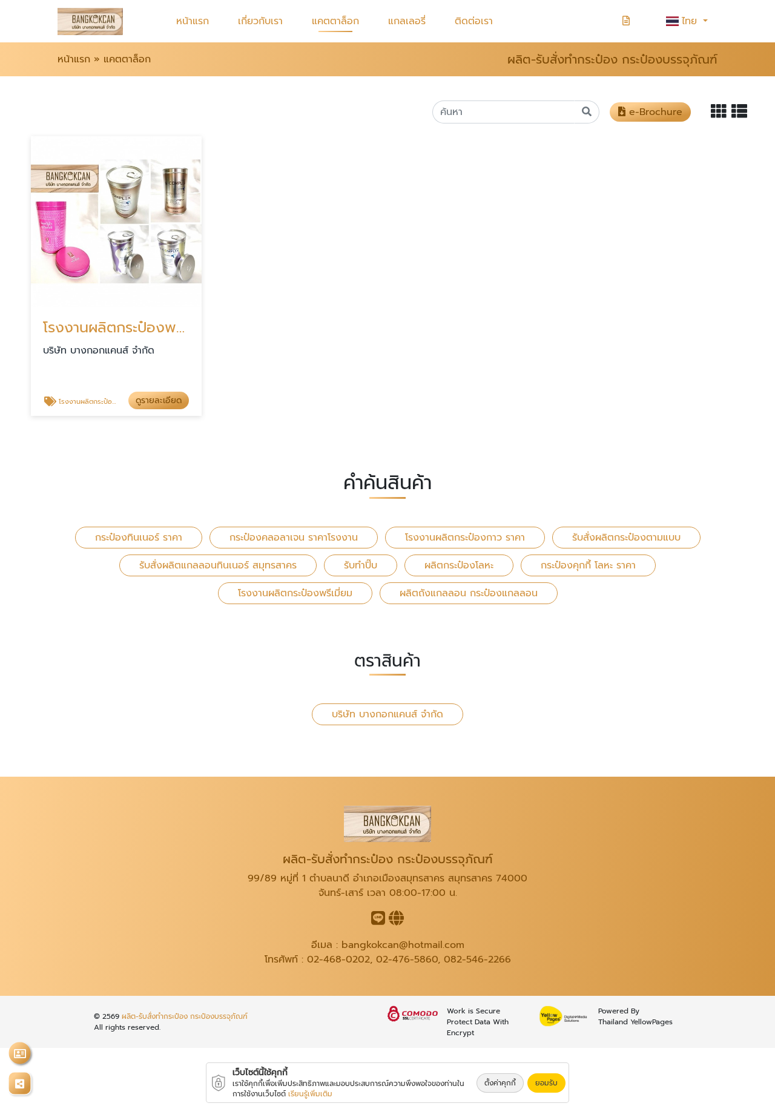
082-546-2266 (477, 959)
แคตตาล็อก (335, 21)
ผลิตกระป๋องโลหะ (458, 565)
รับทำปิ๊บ (360, 565)
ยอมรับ (546, 1083)
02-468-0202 (338, 959)
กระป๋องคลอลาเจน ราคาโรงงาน (293, 537)
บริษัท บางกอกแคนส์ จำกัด (387, 714)
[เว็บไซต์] (396, 920)
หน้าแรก (192, 21)
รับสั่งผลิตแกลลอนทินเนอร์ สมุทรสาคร (218, 565)
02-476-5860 (407, 959)
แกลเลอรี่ (407, 21)
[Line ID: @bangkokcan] (378, 920)
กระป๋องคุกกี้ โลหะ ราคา (588, 565)
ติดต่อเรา (474, 21)
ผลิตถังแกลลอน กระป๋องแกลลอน (469, 593)
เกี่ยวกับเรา (260, 21)
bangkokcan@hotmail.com (402, 945)
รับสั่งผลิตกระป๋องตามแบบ (626, 537)
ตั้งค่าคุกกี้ (500, 1083)
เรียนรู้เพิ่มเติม (310, 1093)
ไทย (691, 21)
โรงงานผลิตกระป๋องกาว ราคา (465, 537)
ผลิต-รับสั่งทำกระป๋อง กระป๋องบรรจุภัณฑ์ (185, 1016)
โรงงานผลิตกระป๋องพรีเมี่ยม (295, 593)
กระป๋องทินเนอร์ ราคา (138, 537)
